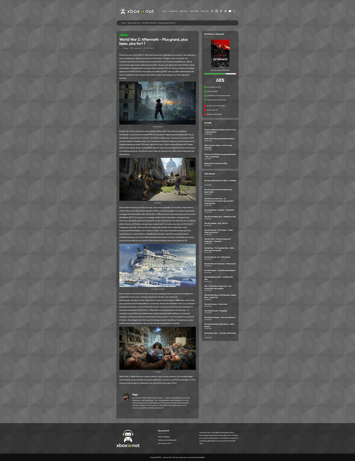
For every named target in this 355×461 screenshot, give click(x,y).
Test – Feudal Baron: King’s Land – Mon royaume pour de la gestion (218, 287)
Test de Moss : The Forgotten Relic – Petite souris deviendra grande (219, 249)
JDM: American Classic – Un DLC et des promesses (218, 146)
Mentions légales (163, 437)
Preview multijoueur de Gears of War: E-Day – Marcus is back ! (220, 131)
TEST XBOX (123, 35)
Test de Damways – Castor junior (216, 304)
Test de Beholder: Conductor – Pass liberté (219, 210)
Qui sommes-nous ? (165, 443)
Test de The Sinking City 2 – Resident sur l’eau (220, 217)
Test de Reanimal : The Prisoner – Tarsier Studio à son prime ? (218, 231)
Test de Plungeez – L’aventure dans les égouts (220, 270)
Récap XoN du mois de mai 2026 (215, 163)
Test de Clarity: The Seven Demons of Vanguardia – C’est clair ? (217, 240)
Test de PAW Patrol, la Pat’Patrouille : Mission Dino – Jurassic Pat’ (220, 296)
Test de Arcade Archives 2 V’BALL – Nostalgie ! (220, 182)
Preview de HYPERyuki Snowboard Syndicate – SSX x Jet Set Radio (220, 155)
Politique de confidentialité (167, 440)
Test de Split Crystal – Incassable (215, 311)
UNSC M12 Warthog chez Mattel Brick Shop (219, 139)
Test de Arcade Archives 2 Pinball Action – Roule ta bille (218, 191)
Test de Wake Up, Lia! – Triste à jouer (217, 257)
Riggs (135, 394)
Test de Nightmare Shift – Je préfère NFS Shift (218, 278)
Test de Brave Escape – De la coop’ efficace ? (220, 317)
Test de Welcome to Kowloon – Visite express (220, 264)
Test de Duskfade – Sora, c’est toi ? (216, 223)
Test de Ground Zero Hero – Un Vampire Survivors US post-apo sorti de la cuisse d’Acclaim (219, 201)
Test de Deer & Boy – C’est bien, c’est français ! (220, 334)
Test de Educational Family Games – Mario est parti (219, 325)
